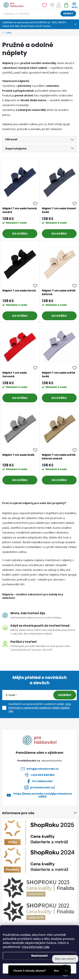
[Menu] (74, 5)
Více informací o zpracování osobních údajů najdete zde (39, 707)
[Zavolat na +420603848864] (52, 5)
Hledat (68, 13)
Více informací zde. (36, 947)
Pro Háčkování (42, 781)
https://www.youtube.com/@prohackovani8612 (42, 795)
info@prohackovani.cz (42, 769)
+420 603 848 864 (42, 775)
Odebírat (65, 695)
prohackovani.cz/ (42, 787)
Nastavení (39, 956)
